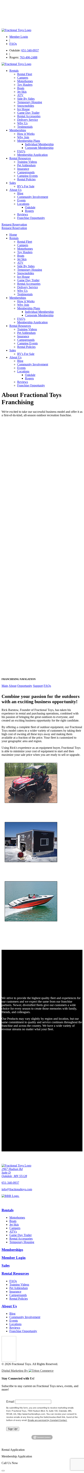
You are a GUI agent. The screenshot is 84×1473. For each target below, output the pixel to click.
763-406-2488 (28, 57)
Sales (12, 182)
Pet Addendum (26, 165)
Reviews (22, 214)
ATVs (13, 1231)
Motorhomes (25, 81)
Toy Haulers (24, 84)
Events (21, 200)
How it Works (26, 133)
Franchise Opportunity (31, 218)
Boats (20, 88)
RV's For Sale (25, 186)
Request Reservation (14, 224)
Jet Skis (22, 91)
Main (5, 685)
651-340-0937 (30, 50)
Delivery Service (27, 119)
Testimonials (25, 126)
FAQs (13, 43)
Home (13, 234)
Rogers (29, 211)
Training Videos (27, 161)
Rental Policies (26, 179)
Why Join (23, 137)
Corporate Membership (39, 147)
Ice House (23, 109)
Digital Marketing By (15, 1370)
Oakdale (30, 207)
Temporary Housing (29, 102)
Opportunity (24, 685)
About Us (15, 189)
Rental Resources (20, 158)
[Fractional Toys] (16, 30)
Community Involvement (32, 196)
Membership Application (32, 154)
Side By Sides (26, 98)
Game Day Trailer (28, 112)
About (12, 685)
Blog (20, 193)
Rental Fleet (24, 74)
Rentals (14, 70)
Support (38, 685)
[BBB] (42, 1199)
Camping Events (27, 175)
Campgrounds (26, 172)
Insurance (23, 168)
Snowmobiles (25, 105)
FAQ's (21, 151)
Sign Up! (13, 1428)
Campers (22, 77)
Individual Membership (39, 144)
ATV (20, 95)
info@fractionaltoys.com (17, 1189)
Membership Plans (28, 140)
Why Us (22, 123)
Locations (23, 204)
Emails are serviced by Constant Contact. (47, 1420)
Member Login (18, 36)
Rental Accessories (28, 116)
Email (10, 1401)
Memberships (17, 130)
